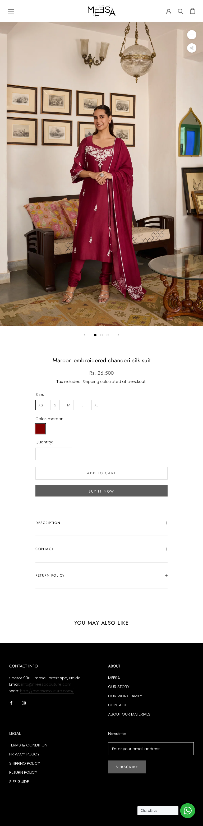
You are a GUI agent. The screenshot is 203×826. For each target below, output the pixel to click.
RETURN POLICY (50, 575)
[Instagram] (24, 703)
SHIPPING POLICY (24, 763)
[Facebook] (11, 703)
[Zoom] (191, 34)
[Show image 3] (108, 335)
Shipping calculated (101, 381)
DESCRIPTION (48, 522)
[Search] (180, 11)
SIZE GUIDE (19, 781)
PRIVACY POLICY (24, 754)
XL (96, 405)
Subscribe (127, 766)
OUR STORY (119, 686)
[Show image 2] (101, 335)
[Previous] (85, 335)
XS (40, 405)
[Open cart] (192, 11)
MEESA (114, 677)
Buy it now (101, 491)
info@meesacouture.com (46, 684)
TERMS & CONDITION (28, 745)
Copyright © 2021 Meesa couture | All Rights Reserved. (53, 811)
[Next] (118, 335)
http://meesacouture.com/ (47, 691)
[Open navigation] (11, 11)
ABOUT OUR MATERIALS (129, 714)
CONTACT (44, 548)
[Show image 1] (95, 335)
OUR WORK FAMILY (125, 696)
